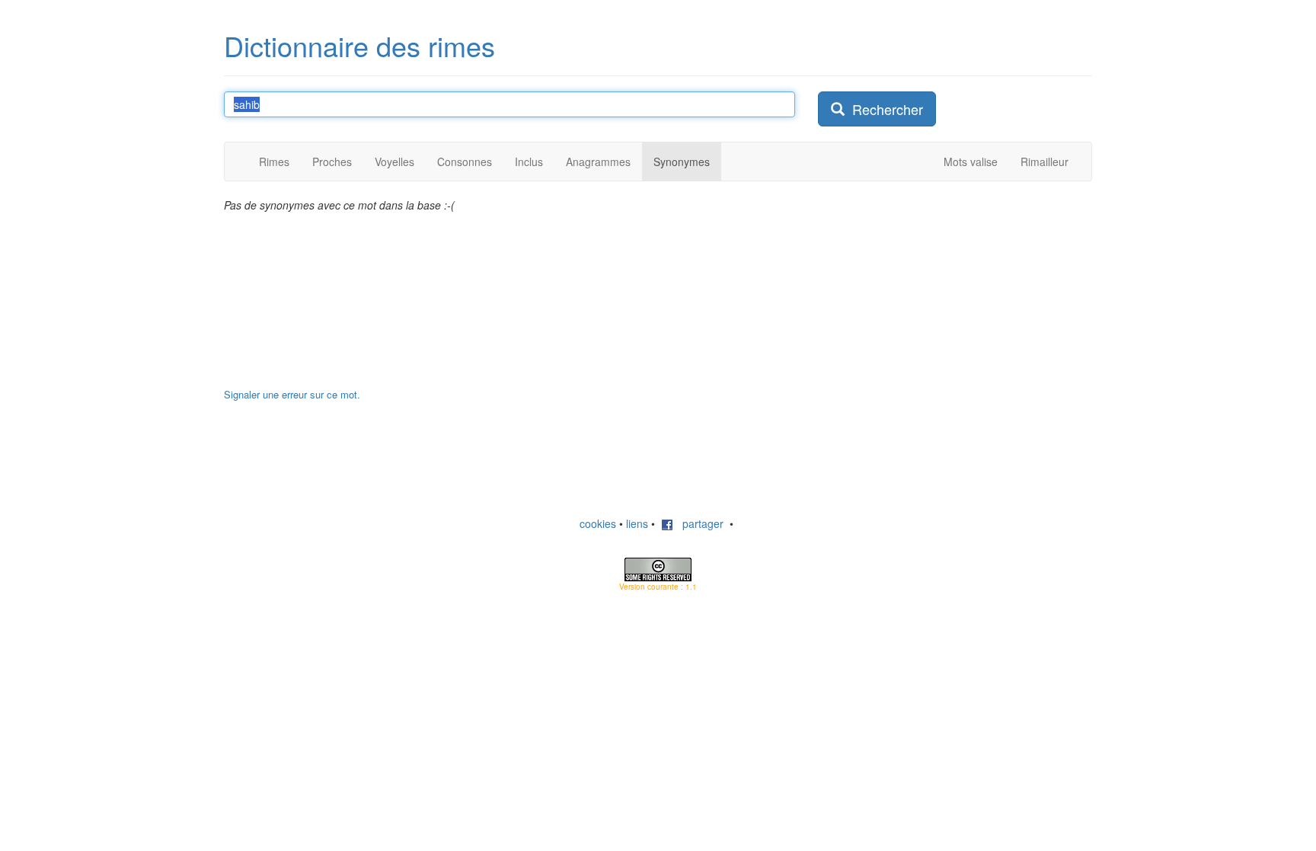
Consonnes (464, 161)
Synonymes (681, 161)
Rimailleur (1044, 161)
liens (637, 523)
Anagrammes (598, 161)
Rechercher (884, 109)
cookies (598, 523)
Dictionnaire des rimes (359, 45)
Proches (332, 161)
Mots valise (971, 161)
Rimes (274, 161)
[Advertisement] (932, 292)
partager (698, 523)
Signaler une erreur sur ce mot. (292, 394)
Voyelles (394, 161)
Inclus (529, 161)
